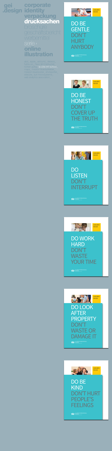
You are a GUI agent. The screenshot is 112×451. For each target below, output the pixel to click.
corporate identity (37, 7)
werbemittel (36, 37)
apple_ (33, 61)
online (32, 48)
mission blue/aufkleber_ (43, 69)
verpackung (40, 15)
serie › (30, 43)
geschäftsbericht (42, 32)
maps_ (27, 69)
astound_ (42, 61)
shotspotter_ (52, 72)
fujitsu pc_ (29, 64)
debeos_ (51, 61)
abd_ (26, 61)
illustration (38, 54)
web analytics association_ (37, 77)
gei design (13, 8)
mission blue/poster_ (34, 72)
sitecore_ (28, 74)
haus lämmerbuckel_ (45, 64)
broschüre (35, 26)
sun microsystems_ (43, 74)
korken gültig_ (31, 66)
